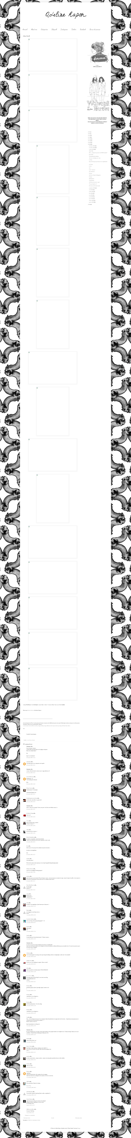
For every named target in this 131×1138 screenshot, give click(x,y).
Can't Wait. (91, 164)
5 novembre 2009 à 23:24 (31, 1034)
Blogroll (54, 29)
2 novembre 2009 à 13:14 (31, 931)
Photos (30, 740)
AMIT (27, 1081)
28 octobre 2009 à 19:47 (30, 809)
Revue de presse (95, 29)
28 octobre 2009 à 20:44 (30, 825)
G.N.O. (90, 166)
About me (34, 29)
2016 (89, 133)
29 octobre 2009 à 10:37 (30, 854)
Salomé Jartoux (31, 710)
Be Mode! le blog (29, 813)
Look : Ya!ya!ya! (92, 169)
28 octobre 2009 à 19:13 (30, 794)
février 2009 (91, 200)
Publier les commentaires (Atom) (34, 1120)
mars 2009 (91, 198)
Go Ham (90, 159)
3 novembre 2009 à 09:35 (31, 964)
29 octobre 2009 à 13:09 (30, 872)
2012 (89, 139)
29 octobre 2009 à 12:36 (30, 864)
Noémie (27, 1063)
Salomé (33, 740)
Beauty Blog (28, 1085)
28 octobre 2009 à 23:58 (30, 833)
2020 (89, 131)
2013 (89, 137)
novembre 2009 (92, 147)
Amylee (27, 935)
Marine (27, 1071)
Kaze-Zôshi (91, 154)
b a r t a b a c (29, 975)
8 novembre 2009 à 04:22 (31, 1067)
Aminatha (28, 761)
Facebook (83, 29)
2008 (89, 204)
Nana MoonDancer (30, 885)
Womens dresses (29, 868)
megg (27, 893)
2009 (89, 144)
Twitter (73, 29)
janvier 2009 (91, 202)
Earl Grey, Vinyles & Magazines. (95, 175)
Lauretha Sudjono (30, 919)
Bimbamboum (91, 178)
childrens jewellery (30, 1109)
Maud (27, 910)
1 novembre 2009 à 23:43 (31, 915)
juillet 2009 (91, 191)
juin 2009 (91, 193)
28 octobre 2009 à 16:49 (30, 784)
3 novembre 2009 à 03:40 (31, 956)
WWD (27, 1038)
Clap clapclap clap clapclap (94, 156)
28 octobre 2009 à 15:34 (30, 757)
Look (28, 740)
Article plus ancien (78, 1117)
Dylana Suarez (29, 788)
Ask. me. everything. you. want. (95, 158)
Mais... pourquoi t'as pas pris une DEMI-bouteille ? (98, 152)
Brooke (27, 1002)
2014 (89, 135)
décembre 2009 (92, 145)
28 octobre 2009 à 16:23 (30, 772)
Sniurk (27, 926)
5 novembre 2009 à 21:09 (31, 1025)
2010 (89, 142)
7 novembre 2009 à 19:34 (31, 1059)
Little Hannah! (29, 1091)
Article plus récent (26, 1117)
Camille (27, 1017)
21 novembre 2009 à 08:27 (31, 1087)
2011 (89, 140)
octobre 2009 (91, 149)
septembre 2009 (92, 188)
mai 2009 (91, 195)
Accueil (25, 29)
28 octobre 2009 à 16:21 (30, 765)
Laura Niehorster (29, 776)
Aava (27, 820)
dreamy (27, 985)
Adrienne (28, 953)
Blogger (78, 1128)
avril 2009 (91, 196)
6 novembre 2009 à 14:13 (31, 1052)
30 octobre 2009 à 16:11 (30, 881)
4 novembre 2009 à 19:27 (31, 981)
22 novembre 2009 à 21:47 (31, 1095)
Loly (27, 902)
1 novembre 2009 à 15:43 (31, 906)
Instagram (64, 29)
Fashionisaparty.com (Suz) (31, 798)
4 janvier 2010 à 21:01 (30, 1105)
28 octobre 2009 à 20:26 (30, 816)
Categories (44, 29)
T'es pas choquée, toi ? (93, 184)
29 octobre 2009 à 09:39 (30, 841)
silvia (27, 968)
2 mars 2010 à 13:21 (30, 1112)
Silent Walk (91, 151)
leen (27, 846)
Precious (90, 173)
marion (27, 876)
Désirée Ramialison (30, 837)
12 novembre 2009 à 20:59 (31, 1077)
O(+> (90, 168)
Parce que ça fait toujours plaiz (94, 185)
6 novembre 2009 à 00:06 (31, 1042)
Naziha (27, 858)
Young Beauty (91, 180)
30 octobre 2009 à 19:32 (30, 889)
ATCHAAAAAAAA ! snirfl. (94, 182)
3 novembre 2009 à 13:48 (31, 971)
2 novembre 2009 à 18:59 (31, 949)
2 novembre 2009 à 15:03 (31, 938)
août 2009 (91, 189)
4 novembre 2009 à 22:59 (31, 1013)
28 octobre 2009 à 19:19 (30, 801)
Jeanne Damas (29, 1099)
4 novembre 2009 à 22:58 (31, 998)
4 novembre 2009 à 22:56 (31, 990)
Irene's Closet (29, 1046)
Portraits (90, 176)
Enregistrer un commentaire (30, 1115)
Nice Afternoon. (92, 171)
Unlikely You (29, 960)
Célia (27, 829)
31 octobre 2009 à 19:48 (30, 898)
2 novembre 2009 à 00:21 (31, 922)
